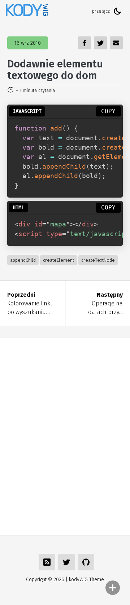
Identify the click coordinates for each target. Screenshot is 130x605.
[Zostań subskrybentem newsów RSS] (47, 562)
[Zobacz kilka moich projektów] (86, 562)
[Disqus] (65, 435)
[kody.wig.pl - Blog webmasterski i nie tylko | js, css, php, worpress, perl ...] (27, 11)
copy (108, 111)
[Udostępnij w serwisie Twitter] (66, 562)
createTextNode (98, 260)
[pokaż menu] (113, 588)
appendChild (23, 260)
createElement (58, 260)
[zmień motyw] (117, 11)
